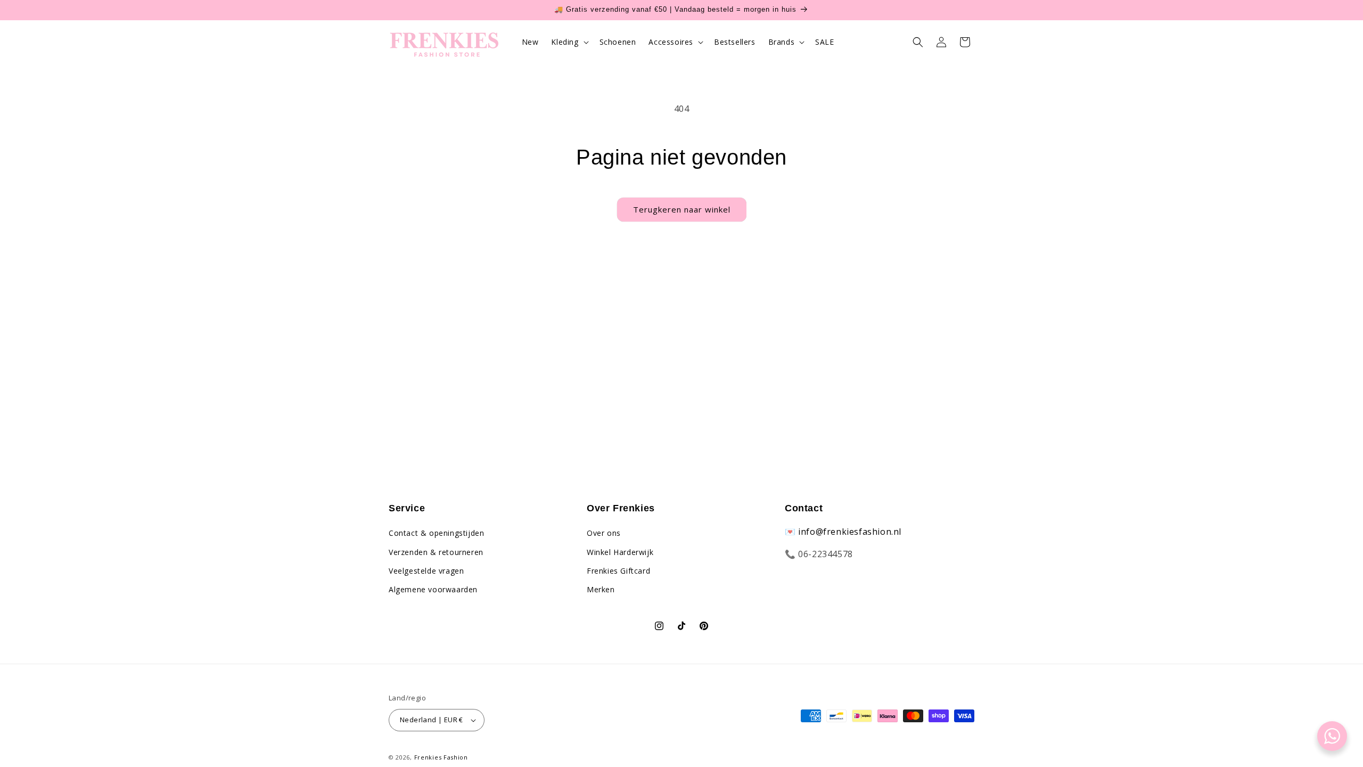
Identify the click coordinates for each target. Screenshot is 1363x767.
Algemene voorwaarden (433, 589)
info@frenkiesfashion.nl (849, 531)
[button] (569, 42)
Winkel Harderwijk (620, 552)
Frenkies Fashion (441, 757)
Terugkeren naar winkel (681, 209)
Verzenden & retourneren (436, 552)
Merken (601, 589)
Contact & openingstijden (436, 533)
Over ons (604, 533)
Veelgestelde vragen (426, 571)
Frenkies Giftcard (618, 571)
